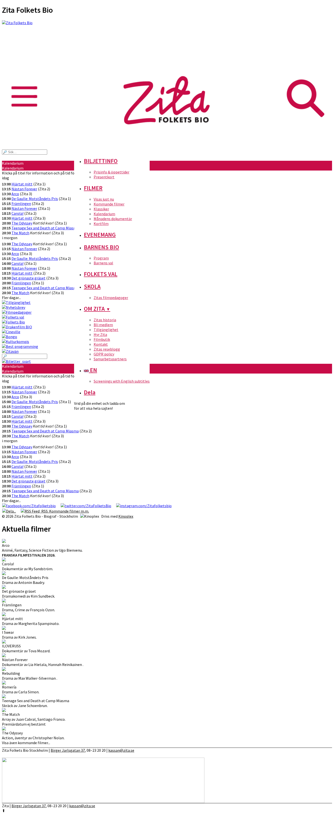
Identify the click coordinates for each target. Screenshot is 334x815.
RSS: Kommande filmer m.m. (64, 511)
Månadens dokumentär (113, 218)
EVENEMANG (100, 234)
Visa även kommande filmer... (26, 742)
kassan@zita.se (121, 750)
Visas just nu (104, 199)
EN (93, 370)
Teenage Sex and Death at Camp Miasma (45, 227)
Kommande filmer (109, 204)
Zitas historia (105, 319)
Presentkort (104, 176)
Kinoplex (125, 516)
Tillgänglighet (106, 329)
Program (101, 258)
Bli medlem (103, 324)
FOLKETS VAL (100, 274)
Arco (15, 193)
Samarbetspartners (110, 358)
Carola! (17, 213)
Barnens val (103, 262)
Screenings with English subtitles (122, 381)
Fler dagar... (11, 297)
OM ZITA (97, 308)
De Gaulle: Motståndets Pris (34, 198)
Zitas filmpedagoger (111, 297)
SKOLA (92, 286)
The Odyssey (21, 223)
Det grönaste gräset (28, 278)
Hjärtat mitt (22, 184)
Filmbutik (102, 339)
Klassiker (101, 208)
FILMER (93, 188)
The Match (20, 232)
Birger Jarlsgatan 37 (68, 750)
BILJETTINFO (101, 161)
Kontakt (101, 344)
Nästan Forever (24, 188)
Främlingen (21, 203)
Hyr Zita (100, 334)
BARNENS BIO (101, 247)
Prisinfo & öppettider (111, 172)
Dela (89, 392)
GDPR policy (104, 354)
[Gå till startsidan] (167, 47)
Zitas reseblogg (107, 349)
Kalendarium (104, 213)
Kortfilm (101, 223)
